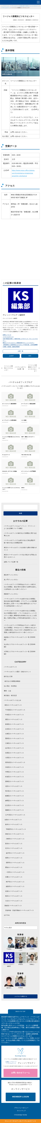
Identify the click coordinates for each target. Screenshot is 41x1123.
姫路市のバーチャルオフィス (15, 886)
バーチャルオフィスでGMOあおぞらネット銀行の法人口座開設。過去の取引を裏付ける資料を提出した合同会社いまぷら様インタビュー (20, 587)
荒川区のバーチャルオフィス (14, 791)
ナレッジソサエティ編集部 (8, 965)
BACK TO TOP (20, 1011)
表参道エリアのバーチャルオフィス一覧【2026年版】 (19, 638)
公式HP (11, 356)
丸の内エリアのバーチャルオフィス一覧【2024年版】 (19, 646)
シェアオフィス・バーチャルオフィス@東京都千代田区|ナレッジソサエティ (20, 6)
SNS (29, 356)
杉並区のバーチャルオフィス (14, 776)
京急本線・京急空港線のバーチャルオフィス (19, 910)
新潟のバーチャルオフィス (13, 843)
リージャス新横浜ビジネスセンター (21, 7)
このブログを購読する (20, 996)
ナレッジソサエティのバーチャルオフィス (20, 1121)
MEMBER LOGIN (20, 1097)
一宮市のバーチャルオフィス (15, 872)
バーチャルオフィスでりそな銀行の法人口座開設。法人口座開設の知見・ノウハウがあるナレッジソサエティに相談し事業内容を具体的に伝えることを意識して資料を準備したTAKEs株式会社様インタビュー (20, 615)
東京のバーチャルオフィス (13, 705)
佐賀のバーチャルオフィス (13, 891)
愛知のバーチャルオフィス (13, 867)
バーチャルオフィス (6, 7)
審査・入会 (7, 691)
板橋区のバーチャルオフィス (14, 796)
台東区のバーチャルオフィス (14, 733)
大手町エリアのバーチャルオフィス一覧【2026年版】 (19, 653)
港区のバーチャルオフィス (13, 719)
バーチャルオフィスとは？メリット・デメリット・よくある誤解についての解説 (20, 527)
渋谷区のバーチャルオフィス (14, 767)
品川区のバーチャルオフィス (14, 748)
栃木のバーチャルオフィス (13, 824)
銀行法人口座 (8, 676)
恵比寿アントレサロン (11, 575)
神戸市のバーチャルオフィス (15, 882)
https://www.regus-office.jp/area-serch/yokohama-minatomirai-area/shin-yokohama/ (23, 173)
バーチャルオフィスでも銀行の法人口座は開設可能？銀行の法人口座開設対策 (19, 542)
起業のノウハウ (7, 334)
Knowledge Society (21, 1115)
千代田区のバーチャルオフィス (15, 710)
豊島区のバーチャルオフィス (14, 781)
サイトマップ (21, 1110)
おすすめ (7, 915)
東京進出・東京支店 (10, 695)
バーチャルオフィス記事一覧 (20, 368)
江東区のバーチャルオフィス (14, 743)
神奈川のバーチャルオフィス (14, 834)
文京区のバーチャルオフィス (14, 729)
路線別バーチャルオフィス (13, 905)
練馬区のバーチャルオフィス (14, 800)
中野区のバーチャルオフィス (14, 772)
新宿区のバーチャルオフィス (14, 724)
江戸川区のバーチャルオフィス (15, 815)
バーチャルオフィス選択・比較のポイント (17, 671)
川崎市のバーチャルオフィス (15, 839)
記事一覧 (20, 351)
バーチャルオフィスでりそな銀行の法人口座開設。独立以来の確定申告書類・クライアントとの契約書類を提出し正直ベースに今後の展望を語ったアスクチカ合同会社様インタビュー (20, 602)
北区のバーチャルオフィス (13, 786)
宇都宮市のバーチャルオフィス (16, 829)
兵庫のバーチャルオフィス (13, 877)
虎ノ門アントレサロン (11, 579)
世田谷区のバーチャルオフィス (15, 762)
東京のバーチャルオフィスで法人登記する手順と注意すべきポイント (20, 556)
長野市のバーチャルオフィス (15, 862)
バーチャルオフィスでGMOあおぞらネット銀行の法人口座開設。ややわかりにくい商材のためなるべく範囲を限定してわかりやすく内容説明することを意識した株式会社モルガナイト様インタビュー (20, 628)
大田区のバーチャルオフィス (14, 757)
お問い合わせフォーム (20, 1073)
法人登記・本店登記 (10, 686)
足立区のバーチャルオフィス (14, 805)
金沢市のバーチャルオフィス (15, 853)
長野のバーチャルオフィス (13, 858)
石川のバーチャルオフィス (13, 848)
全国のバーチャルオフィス (13, 819)
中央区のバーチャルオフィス (14, 714)
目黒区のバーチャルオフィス (14, 753)
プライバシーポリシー (21, 1108)
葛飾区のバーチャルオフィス (14, 810)
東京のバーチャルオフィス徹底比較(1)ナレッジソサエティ (18, 342)
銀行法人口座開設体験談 (12, 681)
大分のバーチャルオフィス (13, 901)
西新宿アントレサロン (11, 594)
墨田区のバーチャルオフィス (14, 738)
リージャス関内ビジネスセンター (8, 368)
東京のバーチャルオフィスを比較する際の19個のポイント (20, 549)
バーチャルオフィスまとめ (12, 700)
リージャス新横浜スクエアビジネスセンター (32, 368)
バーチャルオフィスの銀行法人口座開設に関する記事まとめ (20, 534)
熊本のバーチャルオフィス (13, 896)
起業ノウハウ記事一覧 (11, 562)
